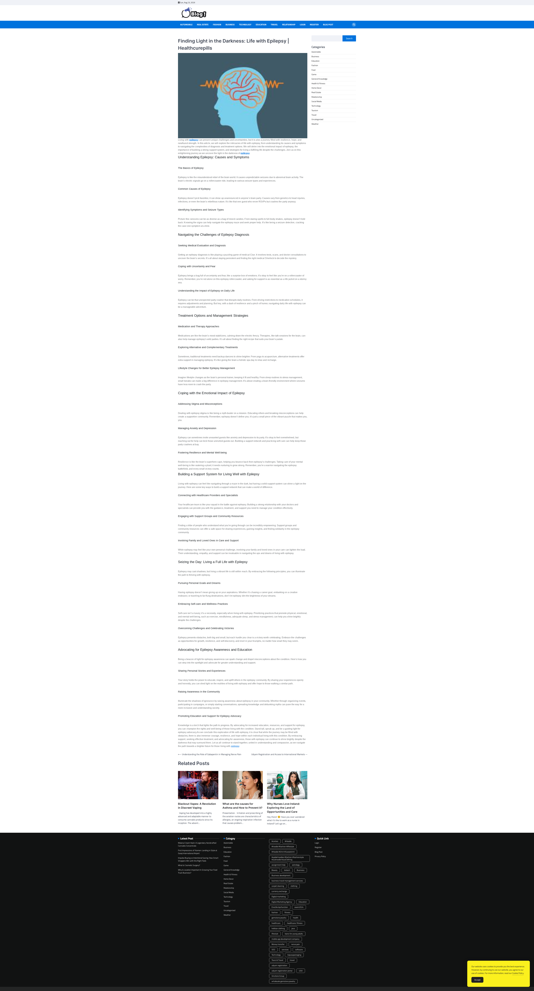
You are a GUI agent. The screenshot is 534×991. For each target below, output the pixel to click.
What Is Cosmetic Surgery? (189, 865)
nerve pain (295, 944)
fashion (275, 912)
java (293, 928)
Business (230, 24)
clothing (294, 886)
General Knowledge (319, 79)
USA (300, 970)
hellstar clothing (278, 928)
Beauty (274, 870)
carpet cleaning (278, 886)
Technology (245, 24)
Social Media (317, 101)
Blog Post (328, 24)
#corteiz (275, 841)
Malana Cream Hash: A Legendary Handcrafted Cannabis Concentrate (197, 844)
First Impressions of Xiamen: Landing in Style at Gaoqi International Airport (197, 852)
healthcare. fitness (294, 923)
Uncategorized (317, 119)
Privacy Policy (320, 856)
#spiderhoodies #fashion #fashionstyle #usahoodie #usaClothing (288, 858)
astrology (296, 864)
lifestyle (275, 933)
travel (292, 960)
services (285, 949)
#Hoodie (288, 841)
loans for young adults (294, 933)
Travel (274, 24)
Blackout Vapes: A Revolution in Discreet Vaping (197, 805)
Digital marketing (279, 896)
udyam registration (279, 965)
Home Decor (317, 87)
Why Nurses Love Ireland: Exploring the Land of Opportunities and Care (283, 807)
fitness (287, 912)
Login (302, 24)
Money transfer (278, 944)
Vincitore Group (278, 976)
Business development (281, 875)
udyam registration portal (282, 970)
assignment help (278, 864)
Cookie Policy (518, 973)
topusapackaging (294, 954)
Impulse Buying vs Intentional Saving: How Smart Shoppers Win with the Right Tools (198, 859)
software (299, 949)
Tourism (315, 110)
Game (314, 74)
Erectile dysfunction (280, 907)
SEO (273, 949)
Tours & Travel (277, 960)
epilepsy (193, 140)
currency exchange (279, 891)
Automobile (186, 24)
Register (314, 24)
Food (313, 69)
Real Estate (202, 24)
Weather (315, 123)
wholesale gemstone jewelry (283, 981)
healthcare (276, 923)
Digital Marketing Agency (282, 901)
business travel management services (287, 880)
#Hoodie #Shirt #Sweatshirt (283, 851)
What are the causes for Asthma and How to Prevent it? (242, 805)
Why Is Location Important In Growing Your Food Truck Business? (197, 871)
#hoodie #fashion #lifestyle (283, 846)
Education (261, 24)
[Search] (354, 25)
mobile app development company (285, 939)
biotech (287, 870)
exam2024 (299, 907)
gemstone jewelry (279, 917)
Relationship (288, 24)
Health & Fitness (318, 83)
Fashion (217, 24)
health (295, 917)
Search (349, 38)
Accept (477, 979)
